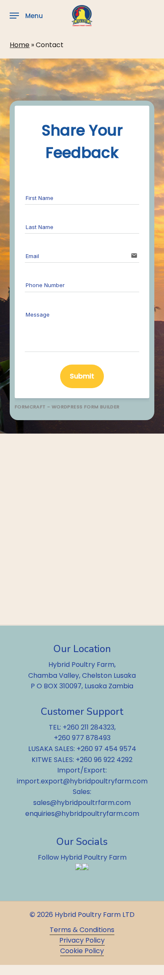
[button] (26, 15)
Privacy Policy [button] (82, 940)
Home (19, 45)
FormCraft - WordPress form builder (67, 407)
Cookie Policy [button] (82, 951)
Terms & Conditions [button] (82, 930)
